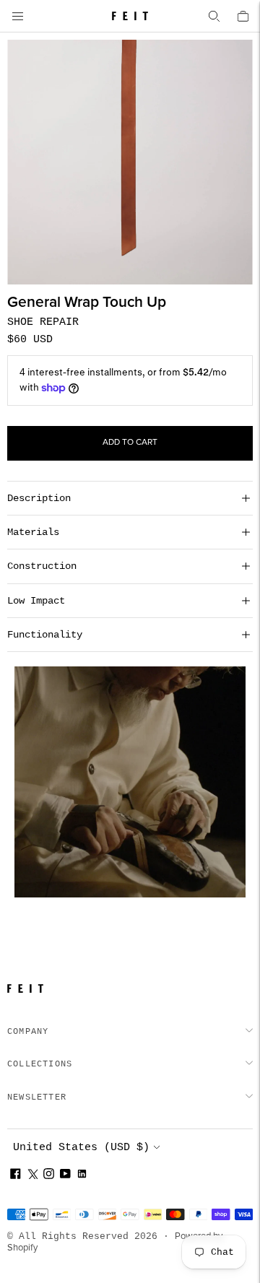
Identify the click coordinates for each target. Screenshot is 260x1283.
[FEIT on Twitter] (32, 1175)
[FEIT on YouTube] (65, 1175)
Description (39, 498)
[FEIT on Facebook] (15, 1175)
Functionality (44, 634)
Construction (42, 566)
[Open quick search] (214, 16)
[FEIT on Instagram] (48, 1175)
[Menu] (17, 16)
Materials (33, 532)
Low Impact (36, 600)
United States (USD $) (81, 1147)
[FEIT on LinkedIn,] (82, 1175)
